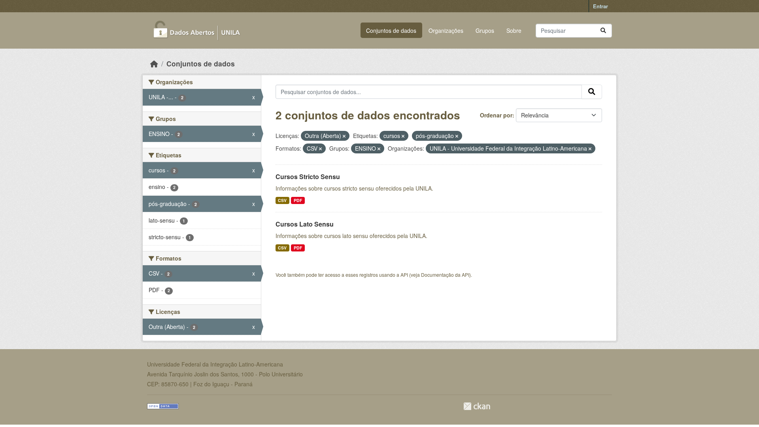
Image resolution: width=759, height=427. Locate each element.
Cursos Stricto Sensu (308, 176)
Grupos (485, 30)
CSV (282, 200)
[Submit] (603, 31)
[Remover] (344, 136)
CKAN (476, 406)
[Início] (154, 63)
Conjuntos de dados (391, 30)
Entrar (600, 6)
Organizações (446, 30)
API (404, 274)
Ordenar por (496, 115)
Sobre (513, 30)
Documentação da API (445, 274)
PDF (298, 200)
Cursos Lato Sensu (305, 224)
